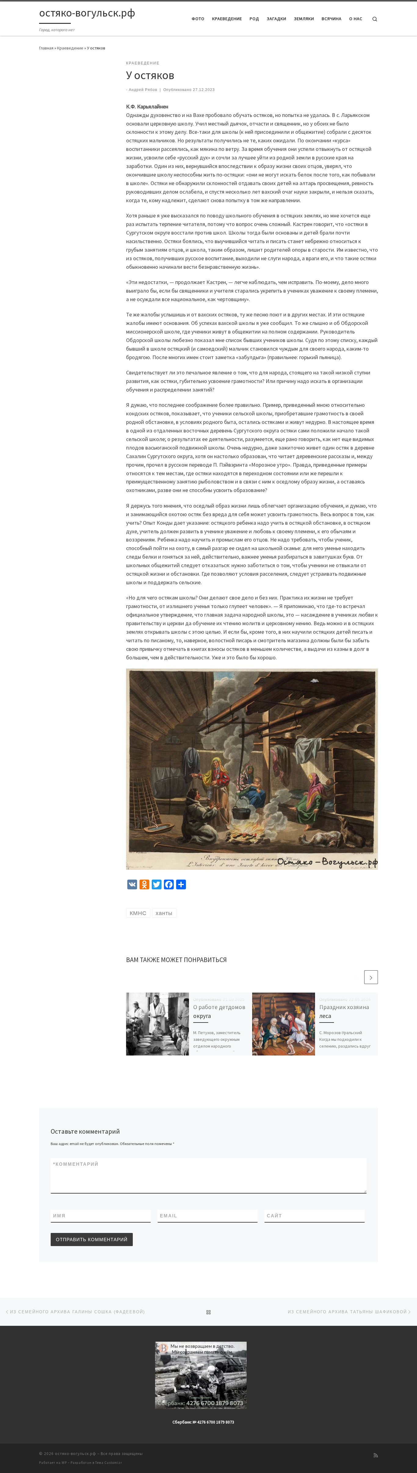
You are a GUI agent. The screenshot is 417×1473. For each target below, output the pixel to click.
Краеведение (70, 48)
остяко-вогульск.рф (75, 1453)
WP (64, 1462)
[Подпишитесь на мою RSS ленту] (376, 1455)
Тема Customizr (108, 1462)
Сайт (274, 1215)
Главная (46, 48)
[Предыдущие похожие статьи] (356, 977)
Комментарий (76, 1164)
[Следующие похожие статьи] (371, 977)
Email (168, 1215)
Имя (59, 1215)
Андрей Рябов (143, 90)
